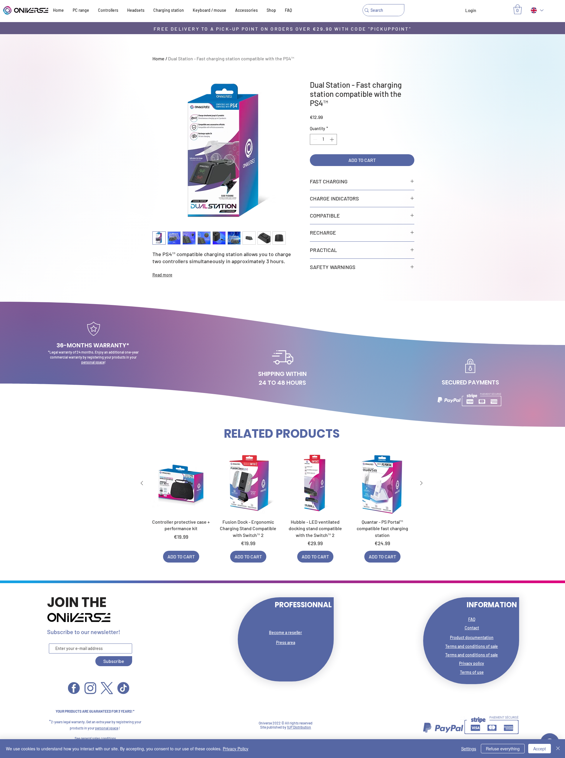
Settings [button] (468, 749)
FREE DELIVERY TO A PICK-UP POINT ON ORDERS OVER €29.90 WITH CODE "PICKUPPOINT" (282, 28)
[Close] (557, 748)
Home (158, 58)
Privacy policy (471, 663)
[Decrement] (314, 139)
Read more (162, 274)
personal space (92, 362)
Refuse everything (503, 749)
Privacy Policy (235, 749)
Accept (539, 749)
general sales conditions (98, 738)
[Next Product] (421, 483)
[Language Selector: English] (537, 10)
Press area (285, 642)
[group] (281, 507)
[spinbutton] (323, 139)
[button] (518, 9)
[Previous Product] (141, 483)
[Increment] (332, 139)
